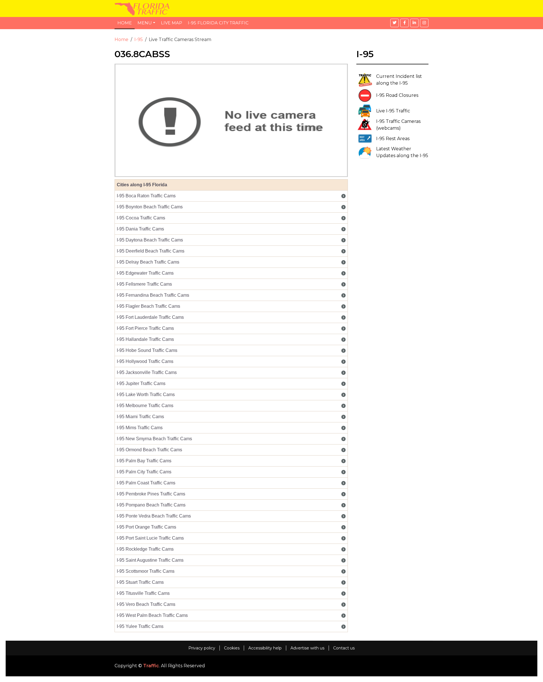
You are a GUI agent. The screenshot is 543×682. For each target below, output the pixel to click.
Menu (144, 22)
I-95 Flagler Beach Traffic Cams (148, 306)
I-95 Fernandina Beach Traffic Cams (153, 295)
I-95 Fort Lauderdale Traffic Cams (150, 317)
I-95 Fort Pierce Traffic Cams (145, 328)
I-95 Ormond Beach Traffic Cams (149, 449)
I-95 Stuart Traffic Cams (140, 582)
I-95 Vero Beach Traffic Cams (146, 604)
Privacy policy (201, 648)
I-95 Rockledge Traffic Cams (145, 549)
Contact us (344, 648)
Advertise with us (307, 648)
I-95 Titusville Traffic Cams (143, 593)
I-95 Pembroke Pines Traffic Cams (151, 493)
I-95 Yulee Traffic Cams (140, 626)
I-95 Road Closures (397, 95)
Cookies (232, 648)
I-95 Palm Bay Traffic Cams (144, 460)
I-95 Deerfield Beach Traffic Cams (150, 251)
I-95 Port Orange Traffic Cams (146, 527)
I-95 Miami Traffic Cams (140, 416)
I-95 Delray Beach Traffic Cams (148, 262)
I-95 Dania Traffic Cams (140, 228)
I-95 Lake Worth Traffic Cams (146, 394)
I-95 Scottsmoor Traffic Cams (145, 571)
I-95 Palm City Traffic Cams (144, 471)
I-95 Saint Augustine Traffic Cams (150, 560)
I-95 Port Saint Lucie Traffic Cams (150, 538)
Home (124, 22)
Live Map (171, 22)
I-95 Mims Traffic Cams (140, 427)
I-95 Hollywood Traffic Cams (145, 361)
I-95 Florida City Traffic (218, 22)
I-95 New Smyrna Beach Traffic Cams (154, 438)
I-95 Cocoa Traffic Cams (141, 217)
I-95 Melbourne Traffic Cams (145, 405)
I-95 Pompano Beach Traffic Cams (151, 505)
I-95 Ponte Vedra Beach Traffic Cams (154, 516)
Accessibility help (265, 648)
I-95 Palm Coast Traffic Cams (146, 482)
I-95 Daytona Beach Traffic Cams (150, 240)
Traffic (151, 665)
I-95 (138, 39)
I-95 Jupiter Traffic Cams (141, 383)
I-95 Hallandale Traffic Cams (145, 339)
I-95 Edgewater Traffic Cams (145, 273)
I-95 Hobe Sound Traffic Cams (147, 350)
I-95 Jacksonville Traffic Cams (147, 372)
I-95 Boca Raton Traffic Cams (146, 195)
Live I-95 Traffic (393, 111)
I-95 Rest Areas (393, 138)
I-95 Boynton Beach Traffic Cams (150, 206)
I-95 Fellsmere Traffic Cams (144, 284)
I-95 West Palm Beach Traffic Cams (152, 615)
